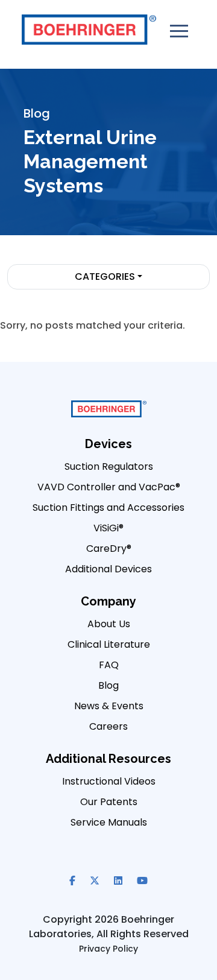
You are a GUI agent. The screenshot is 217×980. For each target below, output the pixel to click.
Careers (108, 726)
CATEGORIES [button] (105, 276)
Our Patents (108, 802)
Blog (108, 685)
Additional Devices (108, 569)
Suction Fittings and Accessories (108, 507)
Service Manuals (109, 822)
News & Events (108, 706)
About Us (108, 624)
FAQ (109, 665)
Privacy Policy (108, 949)
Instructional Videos (109, 781)
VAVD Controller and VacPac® (108, 487)
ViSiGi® (108, 528)
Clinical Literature (109, 644)
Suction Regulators (108, 466)
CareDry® (108, 548)
